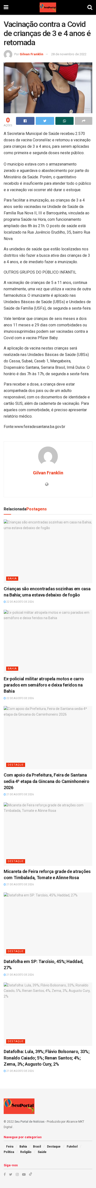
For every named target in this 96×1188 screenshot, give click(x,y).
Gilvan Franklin (31, 54)
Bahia (12, 578)
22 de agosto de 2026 (20, 601)
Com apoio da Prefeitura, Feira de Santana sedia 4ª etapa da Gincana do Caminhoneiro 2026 (46, 781)
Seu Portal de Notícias (30, 1121)
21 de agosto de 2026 (20, 794)
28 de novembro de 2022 (68, 54)
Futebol (72, 1146)
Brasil (37, 1146)
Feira (9, 1146)
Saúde (42, 1152)
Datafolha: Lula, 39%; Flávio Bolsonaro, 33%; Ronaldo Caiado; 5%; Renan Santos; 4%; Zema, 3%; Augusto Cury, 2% (46, 1057)
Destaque (16, 764)
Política (9, 1152)
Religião (26, 1152)
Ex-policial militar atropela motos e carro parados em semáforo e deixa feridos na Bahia (44, 685)
